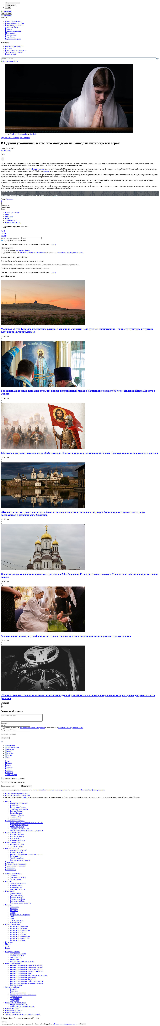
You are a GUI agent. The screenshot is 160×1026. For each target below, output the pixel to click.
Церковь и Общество (13, 1012)
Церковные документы (13, 1010)
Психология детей (16, 852)
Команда (8, 769)
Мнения (8, 944)
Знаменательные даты (18, 883)
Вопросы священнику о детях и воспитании (26, 854)
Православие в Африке (18, 928)
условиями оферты (23, 250)
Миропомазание (16, 997)
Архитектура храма (17, 844)
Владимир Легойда (12, 213)
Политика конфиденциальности (17, 793)
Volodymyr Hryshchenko (18, 134)
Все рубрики (10, 37)
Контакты (9, 767)
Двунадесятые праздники (19, 825)
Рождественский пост (18, 954)
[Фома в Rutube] (8, 755)
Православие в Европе (18, 934)
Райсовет (8, 48)
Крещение (13, 989)
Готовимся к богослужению (15, 1003)
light (2, 150)
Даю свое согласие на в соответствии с (43, 253)
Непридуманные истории (14, 23)
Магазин (8, 763)
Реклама (8, 765)
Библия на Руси (15, 817)
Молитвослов (10, 33)
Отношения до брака (17, 899)
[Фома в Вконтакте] (10, 745)
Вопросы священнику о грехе (21, 973)
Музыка (12, 913)
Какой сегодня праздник (14, 46)
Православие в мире (12, 924)
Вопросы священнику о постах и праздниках (26, 831)
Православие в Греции (18, 932)
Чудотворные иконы (17, 840)
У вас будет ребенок (17, 858)
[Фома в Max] (7, 757)
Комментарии (25, 138)
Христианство (10, 220)
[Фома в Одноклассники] (12, 747)
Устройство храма (16, 846)
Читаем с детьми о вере (14, 52)
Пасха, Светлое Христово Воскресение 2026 (26, 823)
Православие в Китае (17, 940)
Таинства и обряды (12, 987)
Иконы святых (15, 838)
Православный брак (17, 901)
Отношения (9, 862)
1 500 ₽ (3, 233)
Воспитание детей (12, 848)
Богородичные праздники (19, 829)
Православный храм (12, 842)
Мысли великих (16, 922)
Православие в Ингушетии (20, 936)
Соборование (14, 999)
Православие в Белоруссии (20, 930)
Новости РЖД (10, 870)
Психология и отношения (14, 25)
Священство (14, 1001)
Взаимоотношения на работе (20, 903)
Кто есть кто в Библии (18, 807)
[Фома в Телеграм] (9, 749)
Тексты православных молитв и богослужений (22, 1014)
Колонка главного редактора (15, 864)
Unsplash (33, 134)
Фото (7, 946)
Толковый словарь (16, 920)
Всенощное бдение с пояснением (22, 1006)
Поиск (8, 7)
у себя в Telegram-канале (35, 169)
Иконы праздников (17, 836)
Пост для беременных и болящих (22, 961)
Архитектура (14, 907)
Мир (7, 215)
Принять (82, 1024)
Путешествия (10, 868)
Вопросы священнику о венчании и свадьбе (26, 967)
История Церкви (16, 885)
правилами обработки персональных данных (51, 790)
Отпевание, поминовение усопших (23, 995)
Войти (15, 61)
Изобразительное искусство (20, 915)
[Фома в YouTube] (9, 753)
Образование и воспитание (15, 866)
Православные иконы (13, 832)
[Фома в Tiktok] (8, 751)
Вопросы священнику (13, 31)
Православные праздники (14, 821)
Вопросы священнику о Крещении (22, 979)
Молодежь (9, 216)
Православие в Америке (19, 926)
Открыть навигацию (12, 3)
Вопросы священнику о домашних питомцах (26, 971)
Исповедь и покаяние (18, 993)
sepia (9, 150)
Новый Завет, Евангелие (19, 803)
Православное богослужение (16, 50)
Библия (8, 801)
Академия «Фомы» (12, 27)
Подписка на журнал (13, 39)
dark (5, 150)
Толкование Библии (17, 815)
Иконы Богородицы (17, 834)
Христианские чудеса (18, 877)
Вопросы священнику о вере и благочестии (26, 965)
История (8, 881)
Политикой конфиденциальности (70, 253)
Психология (9, 891)
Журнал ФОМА (7, 138)
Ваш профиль (10, 5)
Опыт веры (14, 875)
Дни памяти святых (17, 827)
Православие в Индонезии (19, 938)
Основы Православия (13, 21)
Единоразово (8, 240)
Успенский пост (15, 957)
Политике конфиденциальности (66, 1024)
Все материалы (10, 35)
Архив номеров (11, 775)
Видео (7, 948)
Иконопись (14, 911)
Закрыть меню (6, 13)
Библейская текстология (19, 809)
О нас (7, 761)
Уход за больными (16, 895)
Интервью (9, 942)
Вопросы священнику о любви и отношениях (27, 981)
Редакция (9, 199)
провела (46, 171)
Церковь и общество (12, 222)
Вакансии (9, 771)
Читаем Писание (16, 813)
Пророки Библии (16, 811)
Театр (12, 919)
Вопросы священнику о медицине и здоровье (26, 983)
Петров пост (14, 959)
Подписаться (26, 786)
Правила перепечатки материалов (17, 795)
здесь (54, 244)
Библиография (15, 819)
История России (16, 887)
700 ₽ (3, 231)
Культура (8, 905)
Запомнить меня (9, 734)
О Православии (15, 879)
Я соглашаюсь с (16, 250)
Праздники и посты (12, 952)
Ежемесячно (21, 240)
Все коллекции (10, 54)
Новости (8, 29)
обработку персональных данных (32, 253)
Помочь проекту (7, 248)
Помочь (9, 11)
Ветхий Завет (15, 805)
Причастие (14, 991)
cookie (25, 797)
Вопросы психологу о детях (20, 860)
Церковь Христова (12, 1008)
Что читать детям (16, 856)
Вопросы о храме (16, 985)
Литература (14, 909)
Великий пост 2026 (17, 956)
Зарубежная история (17, 889)
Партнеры (9, 773)
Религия (8, 218)
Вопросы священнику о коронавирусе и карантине (28, 975)
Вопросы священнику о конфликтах (23, 977)
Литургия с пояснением (18, 1005)
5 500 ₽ (3, 236)
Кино (12, 917)
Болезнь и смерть (16, 893)
